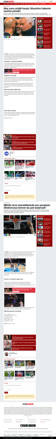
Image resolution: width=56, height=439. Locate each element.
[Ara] (50, 4)
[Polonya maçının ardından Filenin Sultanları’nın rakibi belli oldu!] (30, 162)
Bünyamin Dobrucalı (13, 353)
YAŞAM (26, 3)
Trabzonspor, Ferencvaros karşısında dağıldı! (19, 367)
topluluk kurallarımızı (13, 195)
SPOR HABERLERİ (42, 434)
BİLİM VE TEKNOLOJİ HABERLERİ (28, 435)
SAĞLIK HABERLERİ (16, 436)
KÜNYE (5, 434)
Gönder (6, 192)
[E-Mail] (10, 155)
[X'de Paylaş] (6, 37)
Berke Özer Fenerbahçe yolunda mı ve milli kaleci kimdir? (19, 178)
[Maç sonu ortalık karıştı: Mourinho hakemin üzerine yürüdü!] (20, 26)
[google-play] (32, 425)
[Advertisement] (19, 46)
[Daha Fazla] (9, 37)
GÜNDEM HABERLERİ (21, 434)
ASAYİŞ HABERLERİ (20, 435)
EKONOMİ (15, 3)
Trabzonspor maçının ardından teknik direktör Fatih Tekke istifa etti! (9, 367)
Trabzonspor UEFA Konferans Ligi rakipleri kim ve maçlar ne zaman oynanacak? (9, 178)
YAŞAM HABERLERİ (22, 436)
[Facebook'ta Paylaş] (4, 37)
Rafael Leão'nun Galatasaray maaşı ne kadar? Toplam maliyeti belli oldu (8, 167)
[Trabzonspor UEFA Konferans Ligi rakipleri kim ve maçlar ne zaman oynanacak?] (9, 173)
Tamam (51, 437)
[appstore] (24, 425)
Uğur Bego (11, 153)
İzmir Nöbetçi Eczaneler (8, 419)
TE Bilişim (49, 435)
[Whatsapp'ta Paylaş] (8, 37)
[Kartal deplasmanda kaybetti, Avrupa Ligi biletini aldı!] (30, 373)
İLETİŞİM (8, 434)
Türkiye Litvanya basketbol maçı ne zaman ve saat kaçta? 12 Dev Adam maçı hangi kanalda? (30, 368)
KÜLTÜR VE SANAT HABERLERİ (8, 436)
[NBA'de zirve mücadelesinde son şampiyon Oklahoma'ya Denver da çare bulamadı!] (20, 224)
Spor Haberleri (7, 6)
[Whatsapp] (28, 417)
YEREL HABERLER (29, 436)
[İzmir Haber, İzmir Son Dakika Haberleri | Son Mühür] (9, 1)
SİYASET (11, 3)
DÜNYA (29, 3)
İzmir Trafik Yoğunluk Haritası (46, 419)
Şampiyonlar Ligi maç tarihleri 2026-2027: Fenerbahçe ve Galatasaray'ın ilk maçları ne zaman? (9, 378)
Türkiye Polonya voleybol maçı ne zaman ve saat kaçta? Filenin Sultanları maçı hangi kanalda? (19, 378)
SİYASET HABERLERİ (28, 434)
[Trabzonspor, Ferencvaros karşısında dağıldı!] (20, 363)
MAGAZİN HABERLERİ (7, 435)
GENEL (32, 3)
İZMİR (5, 3)
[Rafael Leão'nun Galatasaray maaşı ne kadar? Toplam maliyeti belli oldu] (9, 162)
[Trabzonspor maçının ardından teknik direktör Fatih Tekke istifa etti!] (9, 363)
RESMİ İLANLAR (37, 3)
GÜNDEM (7, 3)
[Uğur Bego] (6, 153)
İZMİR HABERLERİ (35, 436)
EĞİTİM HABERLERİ (37, 435)
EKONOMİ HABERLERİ (35, 434)
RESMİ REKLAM (43, 3)
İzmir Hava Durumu (20, 419)
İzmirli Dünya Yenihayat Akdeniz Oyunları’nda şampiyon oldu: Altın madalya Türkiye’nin (30, 178)
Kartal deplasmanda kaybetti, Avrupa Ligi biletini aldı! (30, 377)
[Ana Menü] (51, 4)
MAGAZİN (22, 3)
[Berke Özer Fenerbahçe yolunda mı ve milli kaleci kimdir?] (20, 173)
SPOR (19, 3)
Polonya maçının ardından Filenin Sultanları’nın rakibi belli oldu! (29, 167)
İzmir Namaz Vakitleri (33, 419)
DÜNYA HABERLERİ (13, 435)
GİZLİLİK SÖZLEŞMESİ (14, 434)
